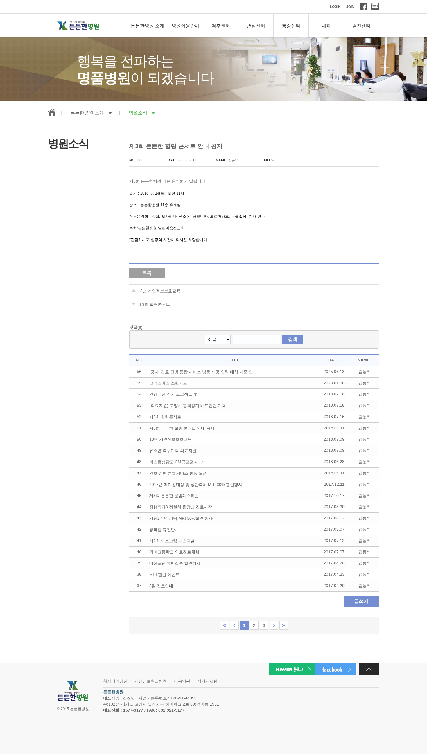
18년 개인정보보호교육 (159, 291)
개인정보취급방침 (150, 681)
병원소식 (138, 112)
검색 (292, 339)
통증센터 (291, 25)
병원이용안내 (186, 25)
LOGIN (335, 7)
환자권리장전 (115, 681)
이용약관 (182, 681)
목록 (147, 273)
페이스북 (363, 6)
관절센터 (256, 25)
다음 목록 (274, 625)
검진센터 (361, 25)
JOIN (350, 7)
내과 (326, 25)
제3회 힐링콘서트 (154, 304)
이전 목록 (234, 625)
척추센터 (220, 25)
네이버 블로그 (375, 6)
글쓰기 (361, 601)
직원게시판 (207, 681)
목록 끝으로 (283, 625)
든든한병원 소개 (147, 25)
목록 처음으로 (224, 625)
